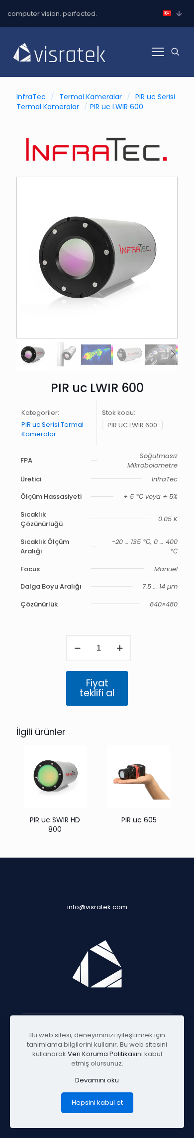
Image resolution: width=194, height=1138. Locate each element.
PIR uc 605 (139, 820)
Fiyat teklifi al (97, 688)
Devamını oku (97, 1080)
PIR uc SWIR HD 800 (55, 824)
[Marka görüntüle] (97, 164)
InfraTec (31, 97)
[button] (173, 354)
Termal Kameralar (90, 97)
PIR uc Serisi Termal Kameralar (52, 429)
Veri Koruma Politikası (102, 1054)
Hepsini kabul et (97, 1102)
